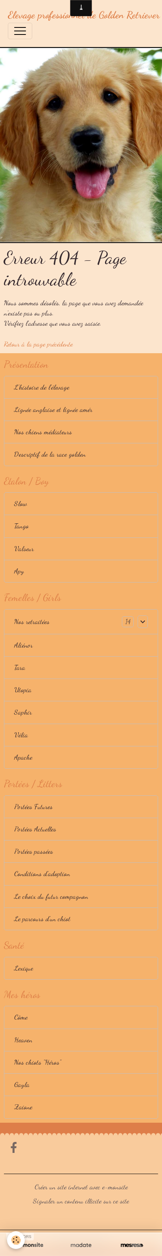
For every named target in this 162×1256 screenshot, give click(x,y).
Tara (19, 667)
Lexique (23, 968)
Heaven (23, 1040)
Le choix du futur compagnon (51, 896)
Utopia (22, 690)
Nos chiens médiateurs (43, 432)
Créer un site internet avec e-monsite (81, 1187)
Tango (21, 526)
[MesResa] (132, 1245)
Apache (23, 757)
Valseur (24, 549)
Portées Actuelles (35, 829)
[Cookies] (16, 1240)
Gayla (21, 1084)
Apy (19, 571)
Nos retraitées (32, 621)
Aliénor (23, 645)
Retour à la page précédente (38, 344)
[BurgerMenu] (20, 31)
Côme (21, 1017)
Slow (20, 503)
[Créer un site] (30, 1245)
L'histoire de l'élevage (41, 387)
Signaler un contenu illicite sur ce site (81, 1201)
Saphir (23, 712)
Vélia (21, 735)
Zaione (23, 1107)
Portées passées (33, 851)
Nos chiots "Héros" (37, 1062)
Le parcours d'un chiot (42, 919)
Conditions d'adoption (42, 873)
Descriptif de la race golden (50, 454)
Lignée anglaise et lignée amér (53, 409)
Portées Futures (33, 806)
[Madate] (81, 1245)
